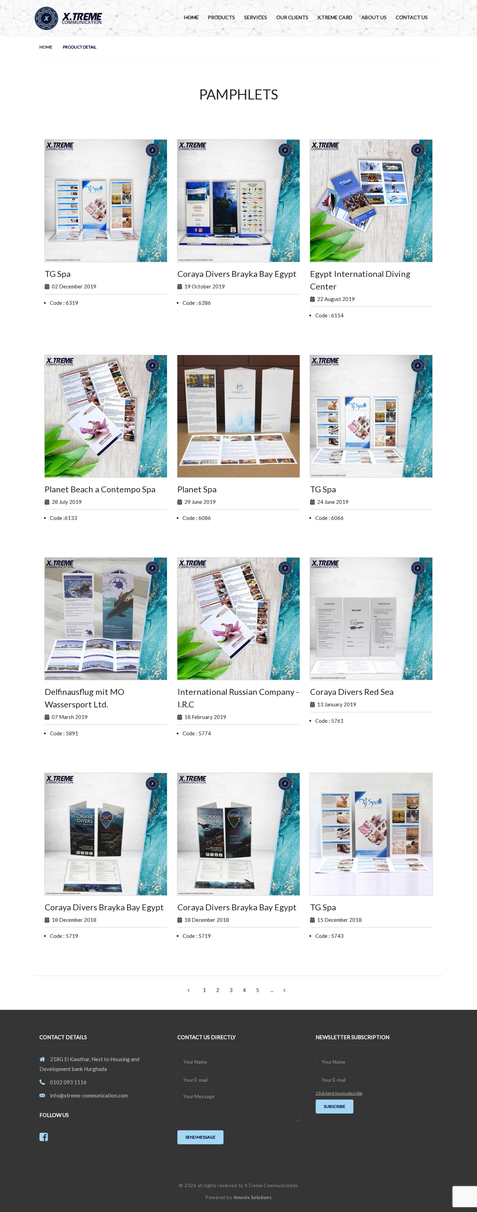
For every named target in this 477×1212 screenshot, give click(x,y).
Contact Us (412, 17)
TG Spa (58, 274)
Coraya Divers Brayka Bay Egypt (236, 274)
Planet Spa (197, 489)
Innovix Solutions (253, 1197)
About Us (374, 17)
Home (191, 17)
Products (221, 17)
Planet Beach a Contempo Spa (100, 489)
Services (255, 17)
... (271, 990)
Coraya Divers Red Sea (352, 691)
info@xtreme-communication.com (89, 1095)
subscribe (334, 1106)
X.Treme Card (334, 17)
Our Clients (292, 17)
